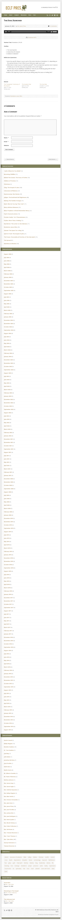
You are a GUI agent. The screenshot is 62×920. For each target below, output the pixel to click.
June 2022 (6, 419)
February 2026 (8, 274)
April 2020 (7, 505)
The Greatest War (26, 84)
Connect (16, 15)
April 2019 (7, 545)
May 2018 (6, 581)
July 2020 (6, 495)
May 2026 (6, 264)
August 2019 (7, 531)
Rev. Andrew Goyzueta (10, 790)
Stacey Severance (9, 842)
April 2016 (7, 663)
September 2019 (8, 528)
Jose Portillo (7, 763)
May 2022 (6, 422)
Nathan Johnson (8, 780)
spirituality (18, 868)
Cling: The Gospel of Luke (11, 187)
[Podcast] (50, 15)
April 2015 (7, 703)
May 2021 (6, 462)
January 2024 (7, 356)
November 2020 (8, 482)
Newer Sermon (9, 159)
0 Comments (49, 26)
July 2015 (6, 693)
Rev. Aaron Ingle (8, 786)
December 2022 (8, 399)
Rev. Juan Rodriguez (10, 816)
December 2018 (8, 558)
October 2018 (8, 564)
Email (6, 141)
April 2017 (7, 624)
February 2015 (8, 710)
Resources (23, 15)
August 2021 (7, 452)
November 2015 (8, 680)
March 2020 (7, 508)
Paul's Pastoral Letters (10, 214)
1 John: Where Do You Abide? (12, 171)
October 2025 (8, 287)
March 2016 (7, 667)
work (6, 871)
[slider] (55, 31)
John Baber (7, 757)
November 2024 (8, 323)
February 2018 (8, 591)
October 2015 (8, 683)
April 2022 (7, 426)
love (12, 866)
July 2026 (6, 257)
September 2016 (8, 647)
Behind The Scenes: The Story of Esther (15, 177)
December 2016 (8, 637)
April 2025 (7, 307)
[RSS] (47, 15)
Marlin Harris (7, 770)
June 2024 (6, 340)
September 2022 (8, 409)
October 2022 (8, 406)
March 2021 (7, 469)
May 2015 (6, 700)
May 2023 (6, 383)
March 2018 (7, 587)
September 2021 (8, 449)
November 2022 (8, 403)
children (35, 857)
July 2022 (6, 416)
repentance (52, 866)
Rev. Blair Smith (8, 796)
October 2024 (8, 327)
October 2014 (8, 723)
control (52, 857)
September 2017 (8, 607)
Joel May (6, 753)
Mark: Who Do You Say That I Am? (14, 204)
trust (28, 868)
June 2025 (6, 300)
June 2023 (6, 379)
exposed (44, 860)
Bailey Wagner (8, 743)
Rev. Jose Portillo (9, 809)
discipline (24, 860)
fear (6, 863)
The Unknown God (9, 899)
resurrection (8, 868)
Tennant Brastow (9, 846)
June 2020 (6, 498)
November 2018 (8, 561)
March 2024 (7, 350)
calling (29, 857)
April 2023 (7, 386)
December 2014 (8, 716)
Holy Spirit (19, 863)
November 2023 (8, 363)
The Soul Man (43, 84)
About (10, 15)
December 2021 (8, 439)
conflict (47, 857)
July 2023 (6, 376)
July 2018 (6, 574)
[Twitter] (52, 15)
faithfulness (52, 860)
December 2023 (8, 360)
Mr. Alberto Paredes (10, 773)
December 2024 (8, 320)
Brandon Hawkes (9, 747)
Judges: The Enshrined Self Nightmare (15, 197)
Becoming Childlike (9, 174)
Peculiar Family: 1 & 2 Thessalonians (14, 217)
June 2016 (6, 657)
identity (26, 863)
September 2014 (8, 726)
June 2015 (6, 696)
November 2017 (8, 601)
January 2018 (7, 594)
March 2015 (7, 706)
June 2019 (6, 538)
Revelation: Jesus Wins (16, 96)
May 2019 (6, 541)
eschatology (37, 860)
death (10, 860)
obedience (24, 866)
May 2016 (6, 660)
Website (6, 145)
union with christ (45, 868)
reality (46, 866)
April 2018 (7, 584)
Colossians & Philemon (10, 191)
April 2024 (7, 346)
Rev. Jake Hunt (8, 803)
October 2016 (8, 644)
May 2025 (6, 303)
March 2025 (7, 310)
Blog (30, 15)
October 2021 (8, 446)
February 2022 (8, 432)
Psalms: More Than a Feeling (12, 220)
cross (6, 860)
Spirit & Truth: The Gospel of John (14, 233)
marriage (17, 866)
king (36, 863)
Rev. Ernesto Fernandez (11, 800)
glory (9, 863)
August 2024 (7, 333)
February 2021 (8, 472)
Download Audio (27, 37)
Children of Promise (10, 181)
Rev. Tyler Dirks (8, 839)
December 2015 (8, 677)
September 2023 (8, 370)
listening (7, 866)
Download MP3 (32, 37)
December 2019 (8, 518)
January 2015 (7, 713)
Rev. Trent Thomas (9, 836)
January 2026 (7, 277)
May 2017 (6, 621)
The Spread (7, 240)
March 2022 (7, 429)
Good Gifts (7, 882)
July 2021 (6, 455)
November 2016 (8, 640)
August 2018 (7, 571)
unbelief (37, 868)
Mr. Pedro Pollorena (10, 776)
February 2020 (8, 512)
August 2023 (7, 373)
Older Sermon (53, 159)
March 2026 (7, 270)
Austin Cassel (8, 740)
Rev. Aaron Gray (8, 783)
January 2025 (7, 317)
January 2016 (7, 673)
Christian (41, 857)
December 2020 (8, 479)
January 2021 (7, 475)
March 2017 (7, 627)
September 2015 (8, 687)
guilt (14, 863)
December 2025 (8, 280)
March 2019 (7, 548)
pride (41, 866)
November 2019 (8, 521)
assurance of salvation (16, 857)
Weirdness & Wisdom (10, 243)
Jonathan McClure (9, 760)
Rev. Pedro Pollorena (10, 826)
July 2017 (6, 614)
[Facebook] (54, 15)
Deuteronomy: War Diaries (11, 194)
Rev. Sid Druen (8, 829)
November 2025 (8, 284)
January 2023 (7, 396)
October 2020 (8, 485)
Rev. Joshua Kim (8, 813)
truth (32, 868)
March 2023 (7, 389)
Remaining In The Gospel (11, 891)
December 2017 (8, 597)
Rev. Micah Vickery (9, 823)
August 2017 (7, 611)
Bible (25, 857)
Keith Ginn (7, 766)
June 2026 (6, 261)
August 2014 (7, 730)
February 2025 (8, 313)
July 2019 (6, 535)
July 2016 (6, 654)
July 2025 (6, 297)
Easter (30, 860)
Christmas (7, 184)
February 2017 (8, 630)
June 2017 (6, 617)
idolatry (32, 863)
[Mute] (51, 32)
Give (34, 15)
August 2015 (7, 690)
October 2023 (8, 366)
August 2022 (7, 412)
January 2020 (7, 515)
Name (6, 138)
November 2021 (8, 442)
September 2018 (8, 568)
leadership (42, 863)
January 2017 (7, 634)
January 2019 (7, 554)
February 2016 (8, 670)
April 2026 (7, 267)
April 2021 (7, 465)
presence (35, 866)
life (52, 863)
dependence (17, 860)
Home (5, 15)
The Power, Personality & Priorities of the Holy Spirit (19, 237)
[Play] (6, 32)
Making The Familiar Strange (12, 200)
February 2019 (8, 551)
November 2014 (8, 720)
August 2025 (7, 294)
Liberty (48, 863)
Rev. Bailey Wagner (9, 793)
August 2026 (7, 254)
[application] (31, 31)
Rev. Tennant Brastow (10, 832)
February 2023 (8, 393)
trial (24, 868)
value (53, 868)
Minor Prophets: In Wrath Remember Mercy (16, 210)
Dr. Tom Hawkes (9, 750)
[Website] (57, 15)
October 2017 (8, 604)
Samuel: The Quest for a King (12, 230)
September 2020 (8, 488)
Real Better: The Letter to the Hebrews (15, 224)
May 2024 (6, 343)
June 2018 (6, 578)
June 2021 (6, 459)
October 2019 (8, 525)
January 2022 (7, 436)
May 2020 (6, 502)
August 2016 (7, 650)
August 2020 (7, 492)
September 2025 (8, 290)
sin (13, 868)
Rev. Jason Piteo (21, 26)
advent (6, 857)
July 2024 (6, 336)
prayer (30, 866)
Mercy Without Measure (11, 207)
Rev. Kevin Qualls (9, 819)
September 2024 (8, 330)
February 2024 (8, 353)
